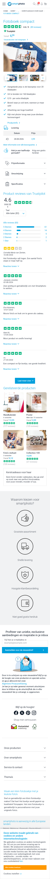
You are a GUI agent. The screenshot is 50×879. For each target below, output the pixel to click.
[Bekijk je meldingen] (42, 4)
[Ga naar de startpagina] (16, 4)
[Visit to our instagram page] (34, 713)
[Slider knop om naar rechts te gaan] (43, 77)
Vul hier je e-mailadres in (15, 640)
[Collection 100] (36, 440)
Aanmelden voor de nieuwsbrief (19, 650)
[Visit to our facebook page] (16, 713)
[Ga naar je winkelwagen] (45, 4)
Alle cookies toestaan (13, 867)
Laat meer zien (24, 381)
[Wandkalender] (13, 402)
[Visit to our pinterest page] (28, 713)
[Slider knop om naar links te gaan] (7, 77)
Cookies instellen (11, 873)
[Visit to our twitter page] (22, 713)
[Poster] (36, 402)
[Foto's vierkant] (13, 440)
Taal (7, 210)
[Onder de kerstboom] (18, 11)
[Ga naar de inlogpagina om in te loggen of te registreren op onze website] (38, 4)
